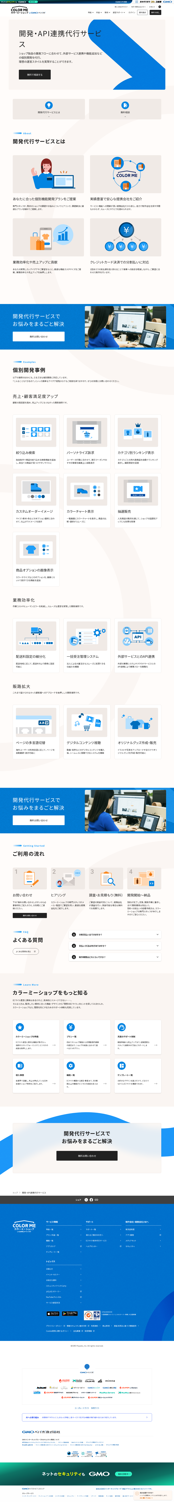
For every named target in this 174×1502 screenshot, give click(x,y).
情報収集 (101, 1496)
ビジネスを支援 (59, 1496)
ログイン (132, 12)
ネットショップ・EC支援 (46, 1496)
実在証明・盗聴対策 (27, 1445)
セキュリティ (70, 1496)
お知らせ (152, 7)
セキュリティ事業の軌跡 (112, 1445)
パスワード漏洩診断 (63, 1442)
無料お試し (155, 12)
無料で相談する (35, 74)
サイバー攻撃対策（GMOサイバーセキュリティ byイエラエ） (51, 1445)
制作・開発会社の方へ (138, 7)
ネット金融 (109, 1496)
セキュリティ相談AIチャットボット (95, 1442)
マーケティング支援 (82, 1496)
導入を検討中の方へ (121, 7)
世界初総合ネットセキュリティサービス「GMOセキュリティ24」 (38, 1442)
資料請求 (142, 12)
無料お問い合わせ (39, 336)
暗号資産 (117, 1496)
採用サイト (95, 1408)
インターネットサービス (29, 1496)
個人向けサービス (128, 1496)
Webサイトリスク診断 (77, 1442)
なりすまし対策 (99, 1445)
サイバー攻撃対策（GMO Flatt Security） (81, 1445)
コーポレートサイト (82, 1408)
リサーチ (93, 1496)
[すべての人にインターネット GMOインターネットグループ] (156, 2)
